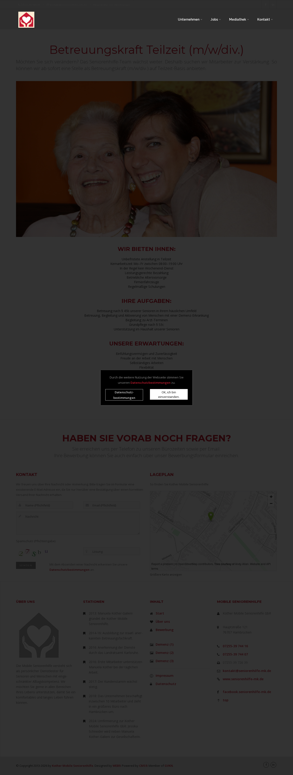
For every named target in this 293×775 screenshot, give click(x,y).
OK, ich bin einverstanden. (168, 394)
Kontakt (264, 19)
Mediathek (238, 19)
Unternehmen (189, 19)
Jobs (215, 19)
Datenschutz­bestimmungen (124, 395)
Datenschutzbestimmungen (150, 382)
